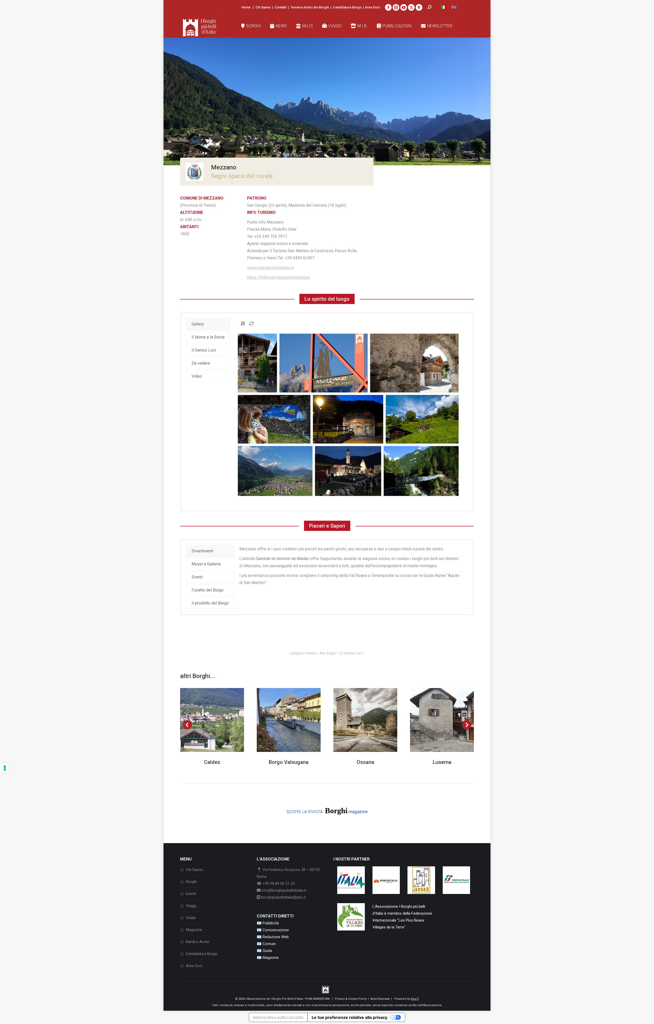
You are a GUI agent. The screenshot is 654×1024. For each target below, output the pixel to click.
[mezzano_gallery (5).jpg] (348, 419)
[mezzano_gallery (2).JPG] (323, 363)
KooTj (415, 998)
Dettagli (219, 720)
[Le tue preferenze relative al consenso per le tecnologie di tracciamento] (5, 768)
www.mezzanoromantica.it (270, 267)
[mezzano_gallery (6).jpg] (422, 419)
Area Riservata (380, 998)
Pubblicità (271, 923)
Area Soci (372, 7)
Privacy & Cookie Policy (351, 998)
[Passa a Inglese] (454, 7)
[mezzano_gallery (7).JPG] (275, 471)
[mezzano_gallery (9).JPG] (421, 471)
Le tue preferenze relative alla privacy (349, 1017)
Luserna (442, 762)
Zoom (205, 720)
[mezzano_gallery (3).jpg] (414, 363)
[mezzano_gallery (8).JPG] (348, 471)
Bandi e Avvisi (197, 941)
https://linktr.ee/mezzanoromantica (278, 277)
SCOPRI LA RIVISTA (327, 810)
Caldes (212, 762)
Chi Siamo (263, 7)
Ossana (365, 762)
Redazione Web (276, 937)
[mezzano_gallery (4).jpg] (274, 419)
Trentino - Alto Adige (320, 653)
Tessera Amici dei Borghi (309, 7)
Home (246, 7)
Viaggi (191, 905)
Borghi (191, 881)
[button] (187, 724)
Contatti (280, 7)
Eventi (191, 893)
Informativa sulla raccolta (278, 1017)
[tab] (208, 324)
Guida (190, 917)
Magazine (194, 929)
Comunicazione (276, 930)
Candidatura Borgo (347, 7)
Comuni (269, 943)
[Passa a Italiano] (444, 7)
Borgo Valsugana (289, 762)
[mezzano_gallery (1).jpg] (257, 363)
